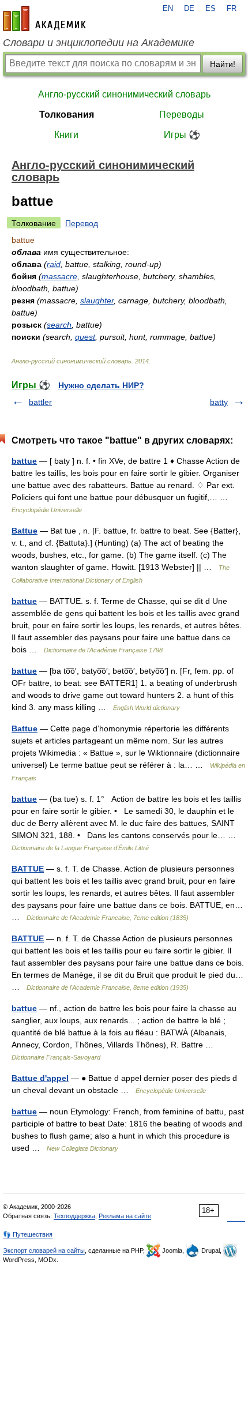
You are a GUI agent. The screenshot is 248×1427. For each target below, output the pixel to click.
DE (189, 9)
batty (219, 402)
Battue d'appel (40, 1078)
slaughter (97, 300)
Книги (66, 135)
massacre (59, 276)
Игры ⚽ (182, 135)
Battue (24, 530)
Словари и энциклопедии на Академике (98, 42)
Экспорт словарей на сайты (44, 1250)
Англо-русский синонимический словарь (124, 94)
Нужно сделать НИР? (101, 385)
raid (54, 264)
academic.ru (44, 18)
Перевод (81, 223)
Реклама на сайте (125, 1215)
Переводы (181, 114)
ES (210, 9)
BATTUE (28, 868)
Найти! (222, 64)
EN (168, 9)
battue (24, 460)
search (59, 324)
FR (231, 9)
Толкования (66, 114)
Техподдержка (74, 1215)
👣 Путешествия (27, 1234)
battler (40, 402)
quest (85, 336)
